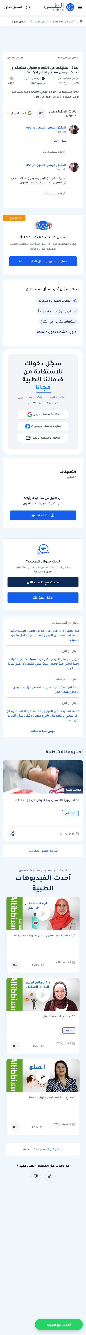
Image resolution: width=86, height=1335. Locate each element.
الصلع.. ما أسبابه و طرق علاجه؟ (52, 1097)
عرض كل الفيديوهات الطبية (43, 1149)
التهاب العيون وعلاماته (55, 300)
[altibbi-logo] (59, 7)
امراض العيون (40, 21)
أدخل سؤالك (43, 597)
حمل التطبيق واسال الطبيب (47, 261)
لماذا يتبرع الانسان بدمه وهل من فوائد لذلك (47, 800)
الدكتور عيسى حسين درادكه (46, 127)
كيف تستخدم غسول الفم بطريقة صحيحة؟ (44, 935)
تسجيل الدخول (12, 7)
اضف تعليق (40, 515)
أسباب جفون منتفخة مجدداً (57, 311)
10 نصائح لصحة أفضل (58, 1016)
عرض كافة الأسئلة (43, 731)
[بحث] (28, 7)
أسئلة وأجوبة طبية (63, 21)
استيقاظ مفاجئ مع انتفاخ (58, 321)
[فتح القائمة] (79, 7)
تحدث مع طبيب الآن (43, 582)
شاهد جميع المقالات (43, 850)
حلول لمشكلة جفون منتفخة (57, 332)
